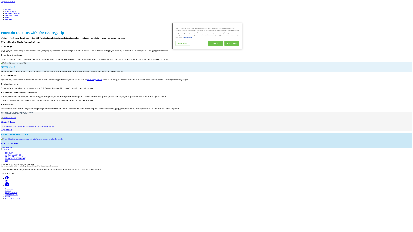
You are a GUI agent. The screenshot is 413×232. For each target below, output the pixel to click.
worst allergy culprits (94, 80)
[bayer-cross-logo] (4, 27)
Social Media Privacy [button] (12, 198)
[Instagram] (6, 182)
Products (8, 10)
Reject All (215, 43)
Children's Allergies (11, 15)
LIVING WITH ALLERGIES (15, 157)
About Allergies (10, 11)
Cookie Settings (182, 43)
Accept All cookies (232, 43)
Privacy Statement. (188, 37)
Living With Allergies (12, 13)
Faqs (6, 161)
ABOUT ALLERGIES (13, 155)
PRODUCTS (9, 153)
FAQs (7, 17)
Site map (8, 191)
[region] (207, 36)
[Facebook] (7, 178)
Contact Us (9, 189)
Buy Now (8, 19)
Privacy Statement (11, 193)
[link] (6, 130)
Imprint (7, 197)
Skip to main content (8, 2)
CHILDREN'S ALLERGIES (15, 159)
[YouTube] (7, 185)
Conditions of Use (11, 195)
